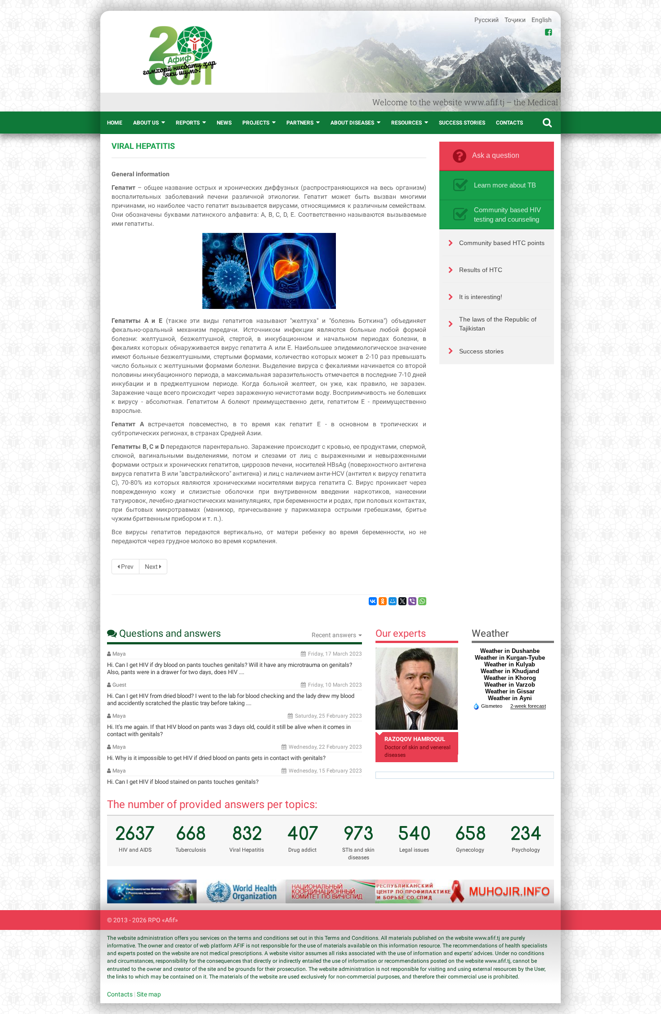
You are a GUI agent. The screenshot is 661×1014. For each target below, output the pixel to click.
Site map (149, 994)
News (224, 123)
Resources (406, 123)
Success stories (462, 123)
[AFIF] (180, 55)
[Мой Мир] (393, 601)
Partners (299, 123)
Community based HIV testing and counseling (507, 214)
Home (114, 123)
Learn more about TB (505, 185)
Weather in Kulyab (509, 664)
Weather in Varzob (509, 684)
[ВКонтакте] (373, 601)
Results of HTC (480, 269)
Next (152, 566)
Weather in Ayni (510, 698)
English (541, 19)
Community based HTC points (502, 242)
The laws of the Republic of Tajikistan (497, 324)
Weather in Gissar (510, 691)
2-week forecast (528, 706)
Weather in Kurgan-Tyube (510, 657)
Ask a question (495, 155)
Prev (127, 566)
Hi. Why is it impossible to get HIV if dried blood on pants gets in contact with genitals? (216, 758)
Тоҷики (516, 19)
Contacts (509, 123)
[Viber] (412, 601)
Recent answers (334, 635)
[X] (402, 601)
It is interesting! (480, 296)
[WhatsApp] (422, 601)
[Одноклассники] (383, 601)
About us (146, 123)
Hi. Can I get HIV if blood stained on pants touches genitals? (183, 781)
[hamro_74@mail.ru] (416, 689)
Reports (188, 123)
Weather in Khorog (510, 678)
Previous (125, 891)
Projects (255, 123)
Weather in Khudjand (510, 671)
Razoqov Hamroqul (414, 739)
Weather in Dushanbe (510, 651)
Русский (487, 19)
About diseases (352, 123)
